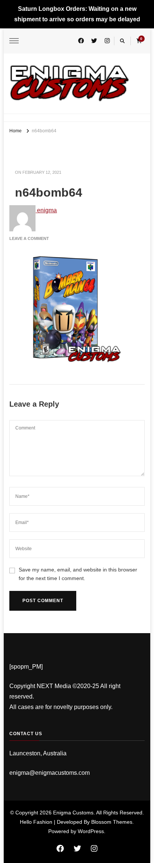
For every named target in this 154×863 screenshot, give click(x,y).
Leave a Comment (29, 238)
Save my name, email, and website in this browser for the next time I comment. (78, 574)
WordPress (91, 831)
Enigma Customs (73, 813)
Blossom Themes (111, 822)
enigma (46, 210)
